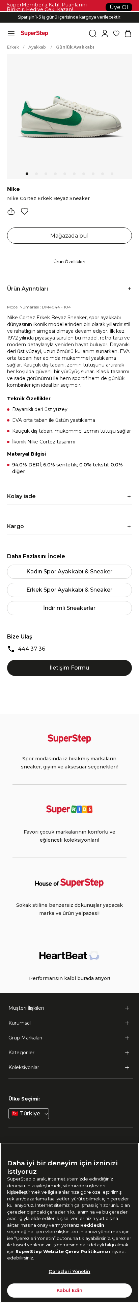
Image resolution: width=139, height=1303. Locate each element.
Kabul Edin (69, 1290)
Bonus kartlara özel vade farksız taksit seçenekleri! (69, 11)
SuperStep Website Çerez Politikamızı (63, 1251)
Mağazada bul (69, 236)
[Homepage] (34, 33)
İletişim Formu (69, 667)
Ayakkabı (37, 47)
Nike (13, 189)
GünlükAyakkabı (75, 47)
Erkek (13, 47)
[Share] (11, 211)
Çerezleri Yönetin (69, 1271)
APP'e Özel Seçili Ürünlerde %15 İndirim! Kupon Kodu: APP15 (69, 19)
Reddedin (92, 1225)
